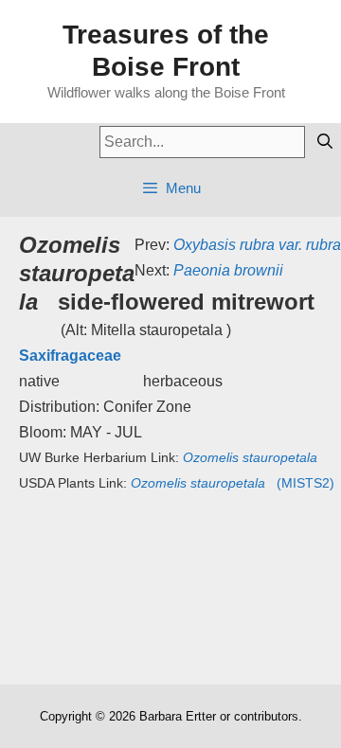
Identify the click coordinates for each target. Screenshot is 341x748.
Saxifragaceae (70, 355)
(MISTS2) (232, 482)
